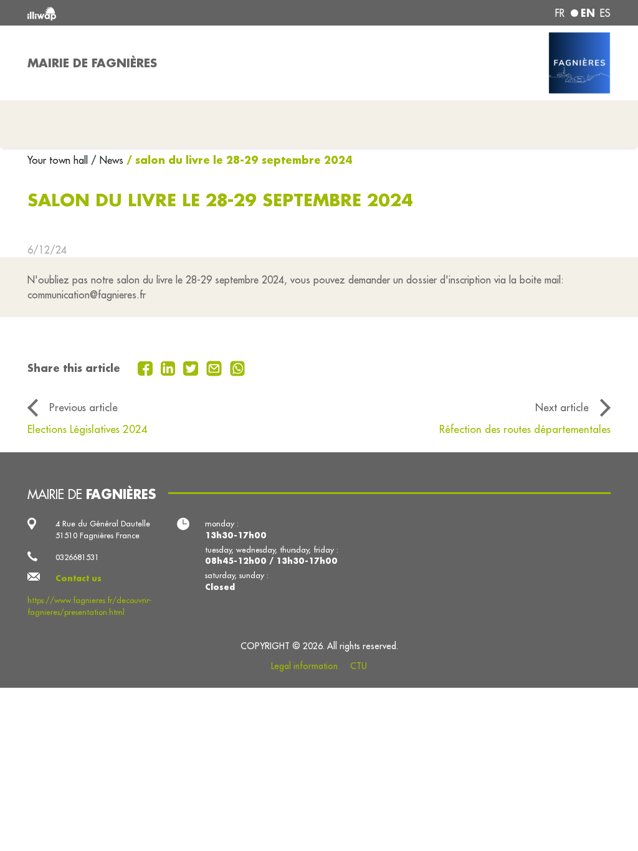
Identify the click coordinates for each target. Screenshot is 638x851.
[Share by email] (215, 367)
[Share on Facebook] (146, 367)
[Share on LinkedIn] (169, 367)
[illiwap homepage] (144, 13)
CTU (358, 666)
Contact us (78, 578)
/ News (107, 160)
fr (559, 13)
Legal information (304, 666)
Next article (562, 407)
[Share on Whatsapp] (237, 367)
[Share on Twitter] (192, 367)
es (605, 13)
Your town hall (59, 160)
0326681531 (77, 557)
